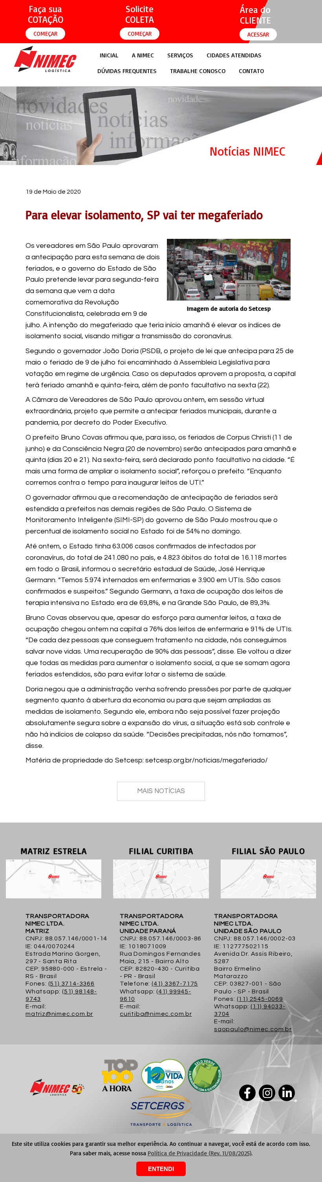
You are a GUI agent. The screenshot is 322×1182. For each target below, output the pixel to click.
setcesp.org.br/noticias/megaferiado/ (206, 760)
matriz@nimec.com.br (59, 1014)
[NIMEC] (45, 71)
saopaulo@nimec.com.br (253, 1029)
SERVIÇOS (180, 55)
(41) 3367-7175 (175, 983)
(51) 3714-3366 (71, 983)
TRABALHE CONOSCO (197, 71)
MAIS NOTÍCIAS (161, 791)
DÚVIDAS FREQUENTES (127, 71)
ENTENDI (161, 1169)
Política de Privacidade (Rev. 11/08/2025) (199, 1153)
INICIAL (109, 55)
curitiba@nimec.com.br (156, 1014)
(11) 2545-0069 (260, 999)
